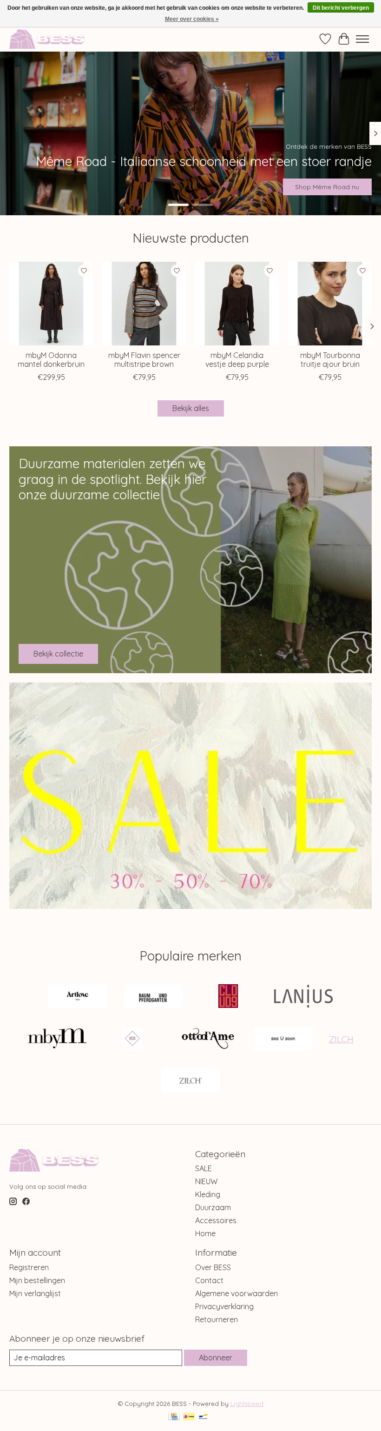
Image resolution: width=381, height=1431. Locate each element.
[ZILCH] (190, 1081)
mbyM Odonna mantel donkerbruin (51, 360)
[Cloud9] (228, 997)
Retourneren (216, 1319)
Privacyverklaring (224, 1306)
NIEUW (206, 1181)
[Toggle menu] (362, 39)
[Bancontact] (203, 1417)
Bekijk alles (190, 408)
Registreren (29, 1267)
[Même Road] (132, 1039)
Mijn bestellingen (37, 1280)
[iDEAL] (189, 1417)
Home (205, 1233)
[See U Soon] (283, 1039)
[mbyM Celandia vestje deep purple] (237, 303)
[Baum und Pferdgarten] (153, 997)
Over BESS (213, 1267)
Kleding (207, 1194)
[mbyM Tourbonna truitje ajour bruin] (330, 303)
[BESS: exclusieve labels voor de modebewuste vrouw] (57, 38)
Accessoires (215, 1220)
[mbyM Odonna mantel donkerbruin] (51, 303)
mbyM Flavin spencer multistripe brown (144, 360)
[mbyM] (57, 1039)
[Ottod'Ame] (208, 1039)
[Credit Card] (174, 1417)
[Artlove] (77, 997)
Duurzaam (213, 1207)
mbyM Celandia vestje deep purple (237, 360)
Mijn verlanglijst (35, 1293)
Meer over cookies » (192, 19)
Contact (209, 1280)
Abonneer (215, 1357)
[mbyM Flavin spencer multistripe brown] (144, 303)
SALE (203, 1168)
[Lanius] (303, 997)
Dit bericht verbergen (341, 8)
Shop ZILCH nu (337, 187)
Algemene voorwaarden (236, 1293)
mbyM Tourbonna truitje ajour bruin (330, 360)
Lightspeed (246, 1403)
